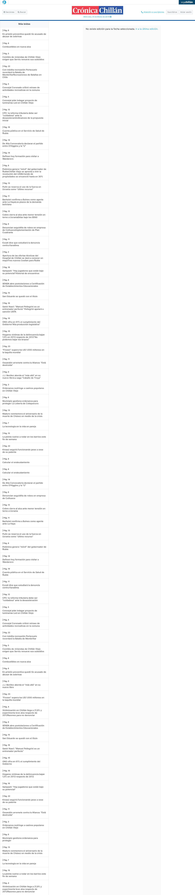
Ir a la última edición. (147, 28)
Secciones (9, 12)
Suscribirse (172, 12)
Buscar (22, 12)
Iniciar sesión (185, 12)
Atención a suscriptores (153, 12)
